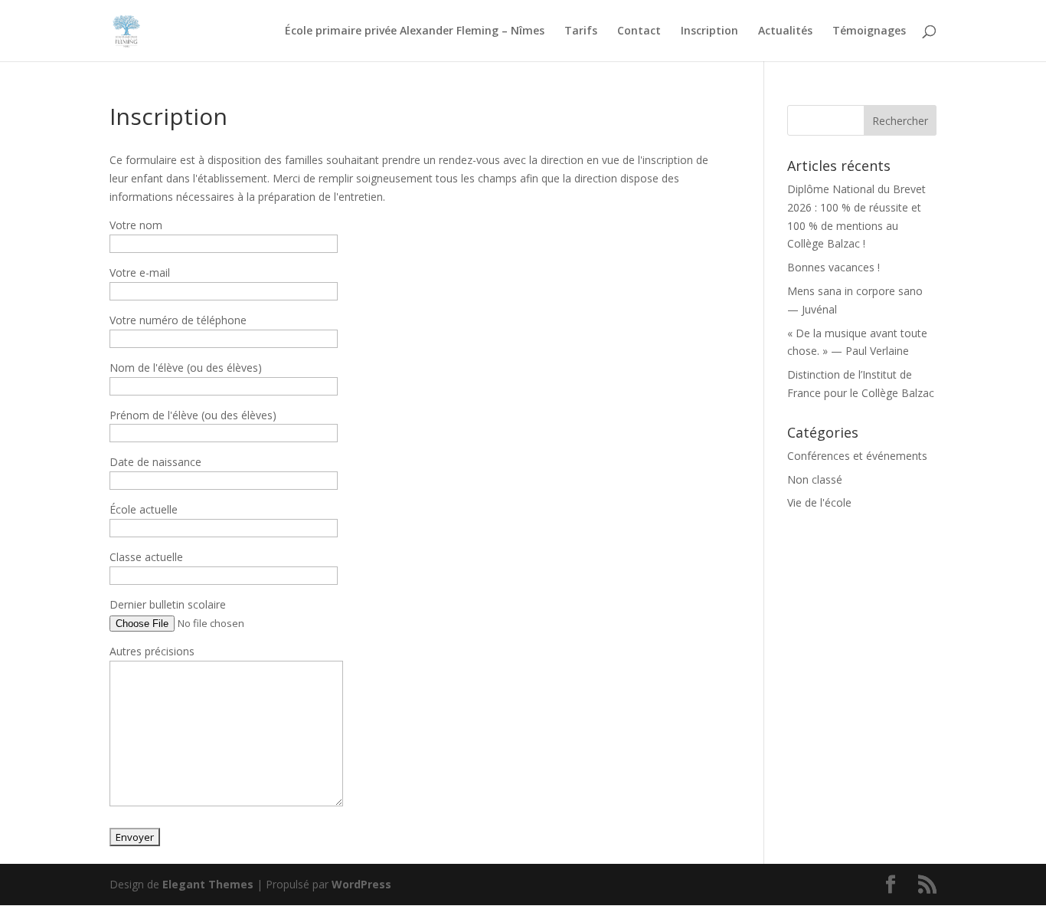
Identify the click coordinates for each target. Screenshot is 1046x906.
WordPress (361, 884)
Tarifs (580, 31)
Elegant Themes (207, 884)
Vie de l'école (819, 502)
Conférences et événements (857, 455)
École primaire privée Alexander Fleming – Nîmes (414, 31)
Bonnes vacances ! (833, 267)
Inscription (709, 31)
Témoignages (869, 31)
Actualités (785, 31)
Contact (639, 31)
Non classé (814, 479)
